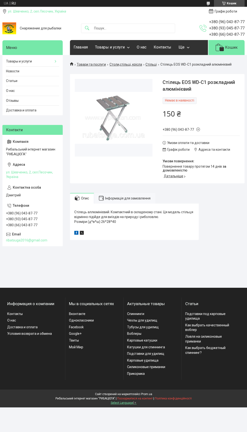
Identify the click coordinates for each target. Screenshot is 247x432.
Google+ (75, 334)
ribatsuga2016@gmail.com (26, 240)
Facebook (76, 327)
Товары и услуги (110, 47)
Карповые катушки (142, 340)
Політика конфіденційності (173, 398)
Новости (12, 71)
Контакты (162, 47)
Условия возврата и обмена (29, 334)
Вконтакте (77, 314)
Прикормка (136, 374)
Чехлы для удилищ (142, 320)
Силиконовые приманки (146, 367)
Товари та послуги (91, 64)
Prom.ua (146, 394)
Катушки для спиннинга (146, 347)
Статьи (11, 81)
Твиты (74, 340)
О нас (141, 47)
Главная (81, 47)
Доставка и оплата (21, 110)
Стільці (151, 64)
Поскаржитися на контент (135, 398)
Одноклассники (81, 320)
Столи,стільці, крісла (126, 64)
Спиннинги (135, 314)
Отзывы (12, 101)
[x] (82, 233)
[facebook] (76, 233)
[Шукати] (87, 28)
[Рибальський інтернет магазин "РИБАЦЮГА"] (9, 28)
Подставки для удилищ (145, 354)
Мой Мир (76, 347)
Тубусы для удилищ (143, 327)
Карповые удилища (142, 360)
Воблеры (134, 334)
